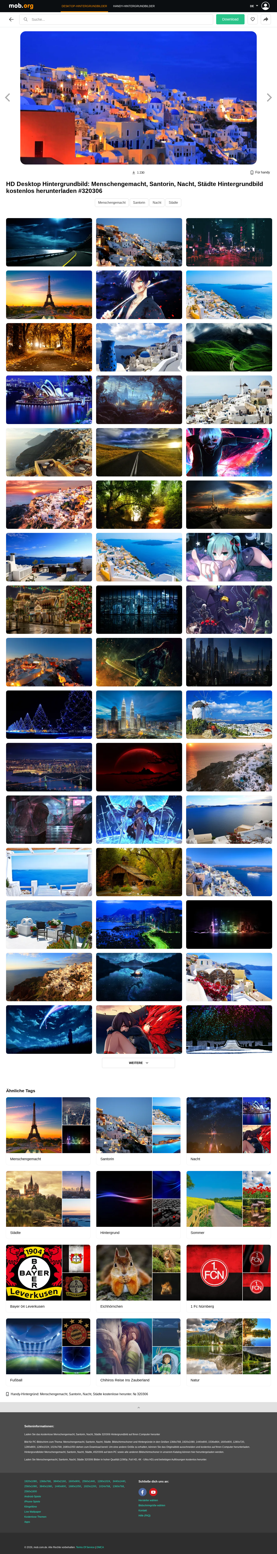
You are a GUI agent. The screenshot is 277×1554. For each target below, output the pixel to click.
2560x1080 (30, 1486)
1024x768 (104, 1486)
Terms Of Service (85, 1547)
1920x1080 (30, 1481)
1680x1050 (75, 1486)
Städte (173, 202)
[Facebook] (143, 1495)
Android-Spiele (32, 1496)
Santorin (139, 202)
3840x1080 (46, 1486)
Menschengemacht (112, 202)
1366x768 (45, 1481)
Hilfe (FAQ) (144, 1515)
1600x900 (74, 1481)
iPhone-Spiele (32, 1501)
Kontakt (142, 1510)
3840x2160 (59, 1481)
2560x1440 (88, 1481)
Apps (27, 1521)
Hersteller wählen (148, 1500)
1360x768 (118, 1486)
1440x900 (60, 1486)
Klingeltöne (30, 1506)
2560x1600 (30, 1491)
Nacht (157, 202)
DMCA (100, 1547)
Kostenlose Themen (35, 1516)
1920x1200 (90, 1486)
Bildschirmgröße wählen (151, 1505)
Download (230, 19)
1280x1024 (104, 1481)
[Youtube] (154, 1495)
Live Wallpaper (32, 1511)
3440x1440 (119, 1481)
